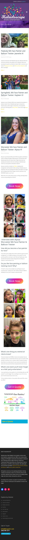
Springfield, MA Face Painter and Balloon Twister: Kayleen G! (14, 93)
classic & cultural (6, 502)
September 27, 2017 (4, 57)
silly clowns (15, 107)
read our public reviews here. (15, 467)
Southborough (8, 24)
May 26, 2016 (3, 98)
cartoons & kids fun (6, 500)
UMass (15, 166)
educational (4, 511)
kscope (10, 57)
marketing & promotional (7, 518)
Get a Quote (7, 421)
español (23, 1)
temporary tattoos (9, 65)
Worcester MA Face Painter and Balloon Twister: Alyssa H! (14, 148)
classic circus (5, 516)
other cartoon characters (20, 65)
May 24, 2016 (3, 153)
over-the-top (5, 509)
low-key (4, 507)
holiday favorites (6, 504)
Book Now (14, 186)
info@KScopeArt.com (7, 529)
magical (4, 513)
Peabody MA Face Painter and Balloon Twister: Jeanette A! (13, 52)
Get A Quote (14, 386)
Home (2, 24)
